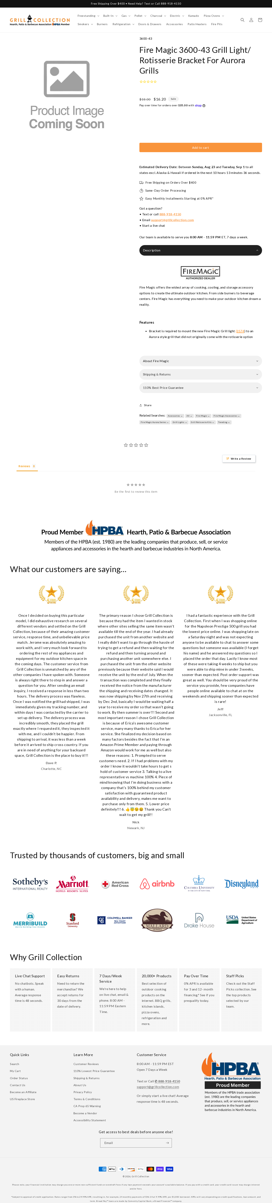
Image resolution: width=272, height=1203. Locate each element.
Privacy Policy (82, 1092)
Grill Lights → (180, 422)
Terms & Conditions (87, 1099)
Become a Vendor (85, 1113)
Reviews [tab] (24, 466)
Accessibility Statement (89, 1120)
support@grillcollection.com (172, 220)
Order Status (19, 1078)
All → (189, 416)
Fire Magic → (203, 416)
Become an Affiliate (23, 1092)
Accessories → (175, 416)
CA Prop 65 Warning (87, 1106)
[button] (88, 16)
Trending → (224, 422)
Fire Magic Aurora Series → (155, 422)
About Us (79, 1085)
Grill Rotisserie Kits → (202, 422)
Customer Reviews (86, 1064)
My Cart (15, 1071)
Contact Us (17, 1085)
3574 (240, 331)
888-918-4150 (170, 214)
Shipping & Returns (86, 1078)
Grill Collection (140, 1176)
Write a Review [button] (241, 458)
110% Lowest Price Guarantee (94, 1071)
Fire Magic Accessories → (227, 416)
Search (14, 1064)
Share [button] (148, 405)
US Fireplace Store (22, 1099)
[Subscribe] (167, 1143)
